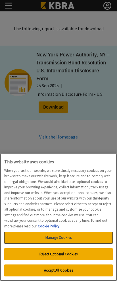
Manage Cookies (58, 237)
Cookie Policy (48, 226)
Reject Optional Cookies (58, 254)
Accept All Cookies (58, 270)
